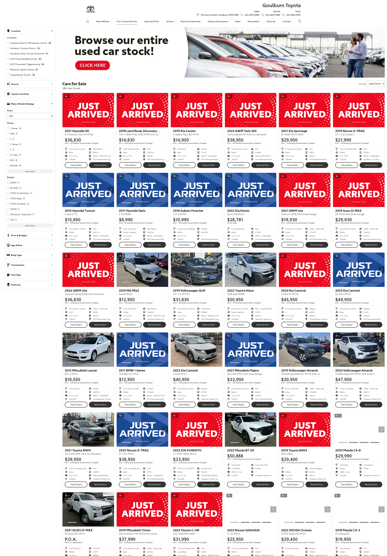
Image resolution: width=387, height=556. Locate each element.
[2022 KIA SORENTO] (196, 429)
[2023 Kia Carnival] (359, 270)
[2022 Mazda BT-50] (250, 429)
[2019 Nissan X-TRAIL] (359, 110)
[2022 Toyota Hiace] (250, 270)
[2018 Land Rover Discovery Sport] (142, 110)
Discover (271, 21)
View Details (76, 165)
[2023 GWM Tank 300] (250, 110)
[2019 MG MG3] (142, 270)
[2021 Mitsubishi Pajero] (250, 349)
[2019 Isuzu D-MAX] (359, 190)
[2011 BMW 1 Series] (142, 349)
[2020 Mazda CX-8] (359, 429)
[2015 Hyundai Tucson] (88, 190)
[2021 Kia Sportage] (304, 110)
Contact (287, 21)
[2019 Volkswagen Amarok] (304, 349)
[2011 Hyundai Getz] (142, 190)
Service (169, 21)
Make (10, 110)
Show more (30, 171)
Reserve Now (100, 165)
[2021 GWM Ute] (304, 190)
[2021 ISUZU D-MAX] (88, 509)
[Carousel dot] (72, 202)
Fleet (237, 21)
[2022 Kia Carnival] (196, 349)
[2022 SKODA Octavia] (304, 509)
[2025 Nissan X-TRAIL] (142, 429)
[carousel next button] (111, 190)
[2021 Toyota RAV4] (88, 429)
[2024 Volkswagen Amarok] (359, 349)
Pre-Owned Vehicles (127, 21)
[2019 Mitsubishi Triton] (142, 509)
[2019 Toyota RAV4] (304, 429)
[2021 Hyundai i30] (88, 110)
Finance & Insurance (218, 21)
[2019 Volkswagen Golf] (196, 270)
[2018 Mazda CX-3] (359, 509)
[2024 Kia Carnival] (304, 270)
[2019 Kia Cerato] (196, 110)
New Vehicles (102, 21)
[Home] (87, 21)
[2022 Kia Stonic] (250, 190)
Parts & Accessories (190, 21)
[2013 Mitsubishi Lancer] (88, 349)
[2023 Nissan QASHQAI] (250, 509)
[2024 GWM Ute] (88, 270)
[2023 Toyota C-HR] (196, 509)
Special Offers (151, 21)
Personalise (253, 21)
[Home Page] (90, 9)
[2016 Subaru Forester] (196, 190)
